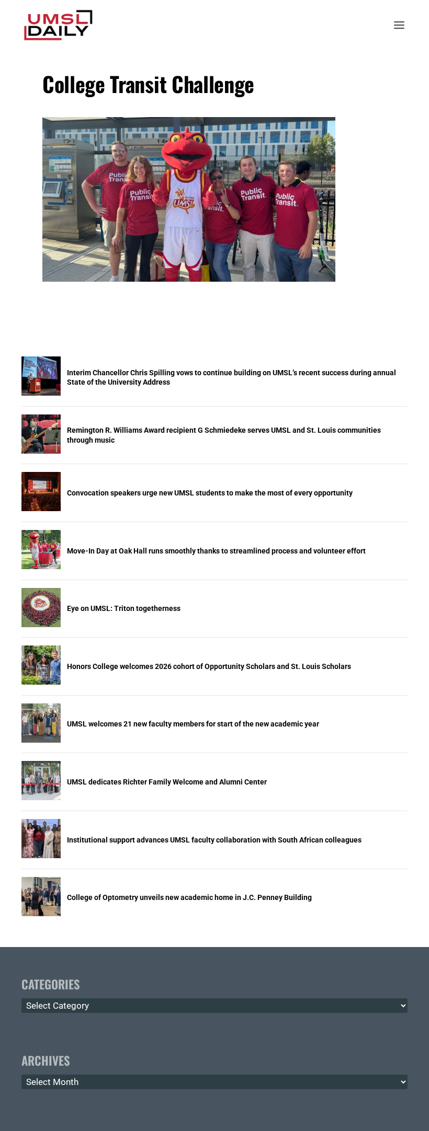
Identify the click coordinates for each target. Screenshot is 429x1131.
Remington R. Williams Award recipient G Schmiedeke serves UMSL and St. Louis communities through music (224, 435)
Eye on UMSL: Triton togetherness (123, 608)
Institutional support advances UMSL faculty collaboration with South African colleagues (214, 840)
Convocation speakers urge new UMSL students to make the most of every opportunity (210, 493)
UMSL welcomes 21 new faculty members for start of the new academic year (193, 724)
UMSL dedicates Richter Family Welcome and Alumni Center (167, 782)
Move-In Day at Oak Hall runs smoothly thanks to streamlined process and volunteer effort (216, 551)
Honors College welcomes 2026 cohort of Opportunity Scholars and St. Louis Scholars (209, 666)
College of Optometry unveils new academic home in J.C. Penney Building (189, 897)
